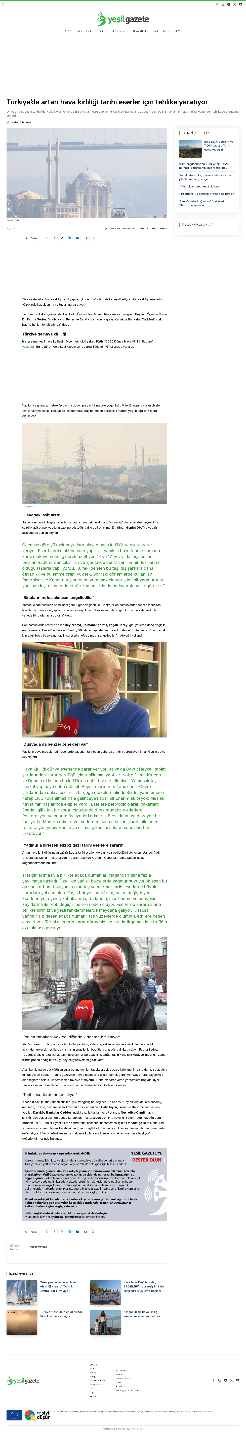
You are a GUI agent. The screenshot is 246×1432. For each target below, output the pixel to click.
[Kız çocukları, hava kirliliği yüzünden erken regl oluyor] (105, 1322)
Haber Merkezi (21, 122)
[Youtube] (240, 5)
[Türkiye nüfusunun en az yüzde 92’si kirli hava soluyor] (22, 1322)
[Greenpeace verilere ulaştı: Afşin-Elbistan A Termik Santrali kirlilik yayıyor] (22, 1292)
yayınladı (28, 346)
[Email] (85, 238)
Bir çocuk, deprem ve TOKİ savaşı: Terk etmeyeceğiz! (218, 145)
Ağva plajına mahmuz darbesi (199, 186)
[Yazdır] (92, 238)
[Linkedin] (77, 238)
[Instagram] (223, 5)
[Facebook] (217, 5)
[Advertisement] (123, 61)
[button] (3, 5)
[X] (235, 5)
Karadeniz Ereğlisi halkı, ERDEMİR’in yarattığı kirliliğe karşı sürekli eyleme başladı (144, 1286)
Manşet (163, 229)
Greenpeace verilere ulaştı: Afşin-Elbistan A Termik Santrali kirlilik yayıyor (58, 1286)
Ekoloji (142, 229)
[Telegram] (229, 5)
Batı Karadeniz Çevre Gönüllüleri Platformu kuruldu (201, 203)
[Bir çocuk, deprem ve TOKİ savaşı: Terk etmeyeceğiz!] (190, 149)
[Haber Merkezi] (9, 122)
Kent (152, 229)
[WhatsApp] (46, 238)
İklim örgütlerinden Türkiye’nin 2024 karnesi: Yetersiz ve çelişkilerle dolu (204, 166)
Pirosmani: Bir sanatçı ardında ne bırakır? (207, 194)
